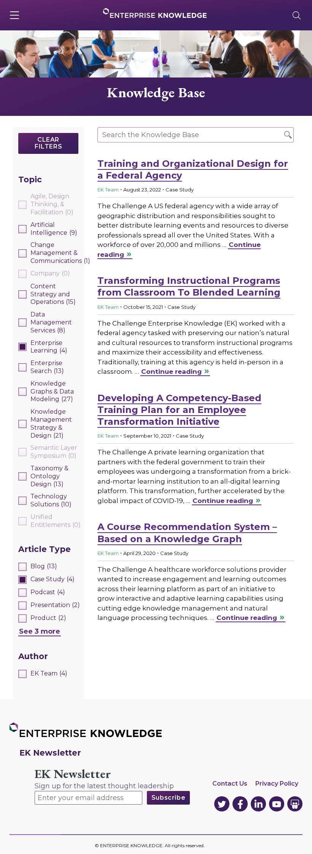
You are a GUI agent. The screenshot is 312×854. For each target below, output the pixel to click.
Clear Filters (48, 143)
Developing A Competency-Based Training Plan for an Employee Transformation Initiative (179, 409)
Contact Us (229, 783)
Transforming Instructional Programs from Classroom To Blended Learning (188, 286)
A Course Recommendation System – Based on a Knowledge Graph (187, 532)
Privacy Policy (276, 783)
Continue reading (171, 371)
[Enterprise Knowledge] (155, 13)
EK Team (108, 190)
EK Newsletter (73, 774)
